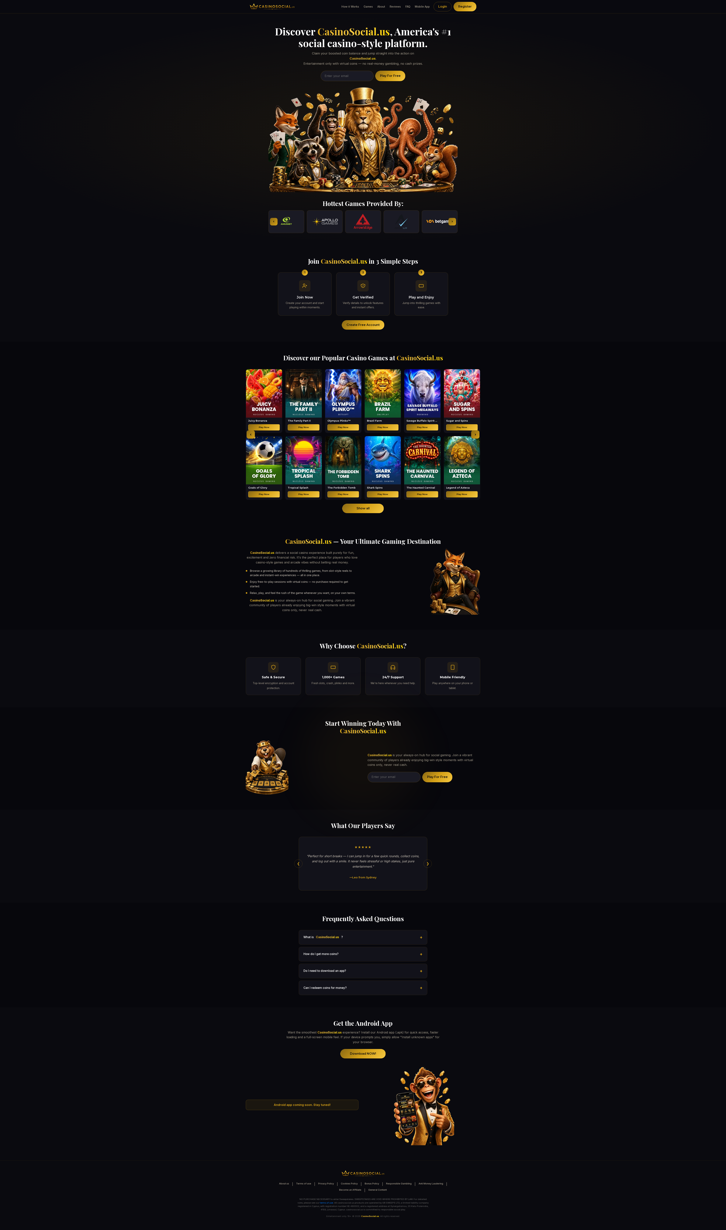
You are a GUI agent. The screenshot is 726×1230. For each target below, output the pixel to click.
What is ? (323, 937)
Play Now (264, 427)
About (381, 6)
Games (368, 6)
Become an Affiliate (350, 1189)
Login (442, 6)
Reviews (395, 6)
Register (465, 6)
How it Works (350, 6)
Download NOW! (363, 1053)
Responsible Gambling (399, 1183)
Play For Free (390, 76)
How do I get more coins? (320, 954)
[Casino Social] (272, 7)
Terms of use (303, 1183)
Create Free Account (363, 325)
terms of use (326, 1202)
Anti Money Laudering (431, 1183)
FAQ (407, 6)
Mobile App (422, 6)
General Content (377, 1189)
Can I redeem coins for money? (325, 988)
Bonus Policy (372, 1183)
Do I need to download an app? (324, 971)
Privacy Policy (326, 1183)
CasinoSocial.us (353, 31)
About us (284, 1183)
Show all (363, 508)
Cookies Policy (349, 1183)
